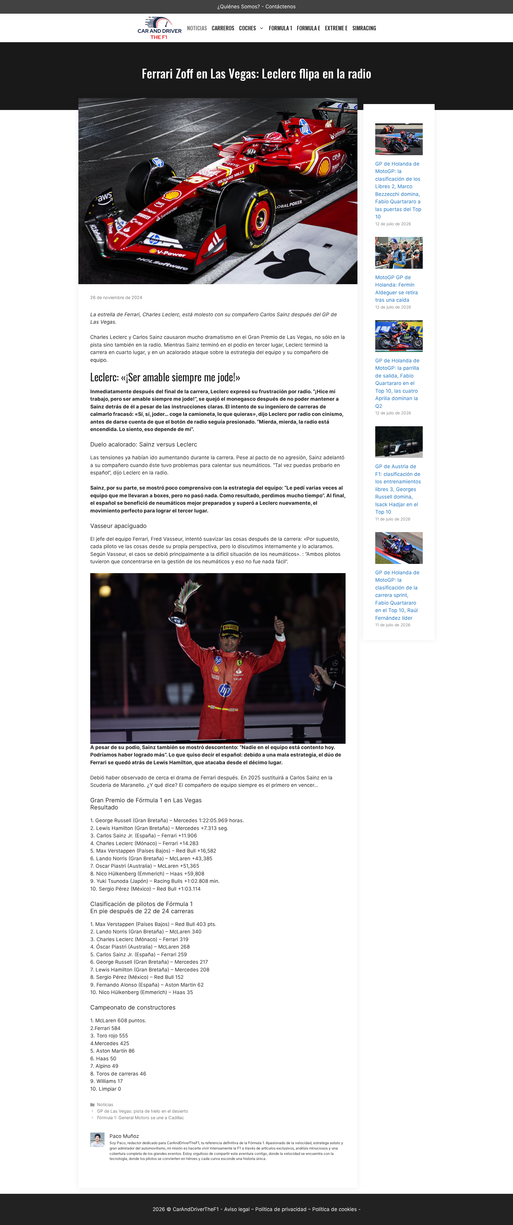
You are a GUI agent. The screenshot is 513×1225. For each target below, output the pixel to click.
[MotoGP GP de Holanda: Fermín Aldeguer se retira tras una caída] (399, 265)
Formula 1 (280, 28)
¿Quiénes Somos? (238, 7)
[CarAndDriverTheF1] (159, 28)
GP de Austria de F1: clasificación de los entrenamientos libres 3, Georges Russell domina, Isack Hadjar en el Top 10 (398, 489)
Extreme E (336, 28)
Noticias (197, 28)
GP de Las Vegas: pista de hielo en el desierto (142, 1111)
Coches (247, 28)
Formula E (308, 28)
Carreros (223, 28)
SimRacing (364, 28)
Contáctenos (280, 7)
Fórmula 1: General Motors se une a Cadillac (140, 1117)
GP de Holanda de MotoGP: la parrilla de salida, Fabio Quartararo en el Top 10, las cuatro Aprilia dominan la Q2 (397, 383)
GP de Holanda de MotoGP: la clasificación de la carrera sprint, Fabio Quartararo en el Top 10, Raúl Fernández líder (397, 595)
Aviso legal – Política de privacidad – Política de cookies (290, 1209)
